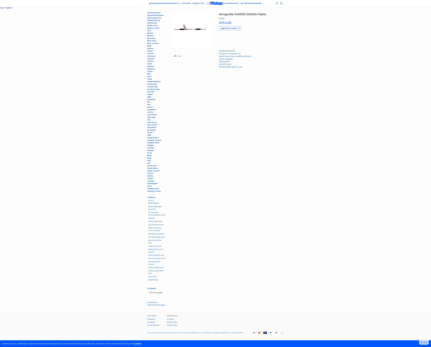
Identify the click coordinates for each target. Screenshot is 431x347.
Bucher (150, 48)
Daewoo (150, 66)
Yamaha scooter (154, 191)
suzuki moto (153, 280)
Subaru (150, 176)
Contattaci (151, 322)
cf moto (150, 54)
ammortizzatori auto (156, 255)
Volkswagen (152, 183)
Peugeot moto (153, 143)
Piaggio (150, 145)
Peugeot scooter (154, 140)
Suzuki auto (152, 166)
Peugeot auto (153, 138)
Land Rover (152, 115)
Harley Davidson (154, 82)
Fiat (148, 74)
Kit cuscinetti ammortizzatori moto (156, 213)
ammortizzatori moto (156, 258)
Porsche (150, 148)
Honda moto (152, 87)
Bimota (150, 36)
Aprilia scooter (153, 28)
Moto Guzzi (152, 122)
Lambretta (151, 110)
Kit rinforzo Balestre (251, 3)
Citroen (150, 61)
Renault (150, 150)
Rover (149, 153)
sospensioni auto (154, 246)
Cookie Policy (172, 325)
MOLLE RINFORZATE (153, 202)
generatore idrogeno (156, 234)
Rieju (149, 155)
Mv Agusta (151, 130)
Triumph (150, 181)
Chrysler (150, 59)
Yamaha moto (153, 189)
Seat (149, 161)
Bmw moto (151, 41)
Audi (149, 31)
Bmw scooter (152, 43)
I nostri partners (153, 325)
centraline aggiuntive (156, 237)
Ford (149, 76)
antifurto (151, 218)
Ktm (149, 104)
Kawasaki (151, 99)
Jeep (149, 97)
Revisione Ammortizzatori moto (164, 3)
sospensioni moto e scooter (156, 250)
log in (2, 8)
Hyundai (150, 92)
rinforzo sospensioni (156, 267)
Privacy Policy (172, 322)
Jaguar (150, 94)
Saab (149, 158)
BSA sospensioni (154, 18)
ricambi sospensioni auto (155, 272)
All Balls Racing (153, 20)
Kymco (150, 107)
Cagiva (150, 51)
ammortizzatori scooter (154, 263)
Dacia (149, 64)
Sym (149, 163)
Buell (149, 46)
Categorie (186, 3)
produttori (198, 3)
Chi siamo (170, 319)
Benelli (150, 33)
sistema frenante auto (155, 241)
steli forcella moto (155, 221)
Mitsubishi (151, 127)
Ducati (150, 71)
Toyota (150, 178)
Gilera (149, 79)
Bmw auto (151, 38)
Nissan (150, 132)
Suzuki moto (152, 168)
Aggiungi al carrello (229, 28)
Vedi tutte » (152, 277)
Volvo (149, 186)
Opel (149, 135)
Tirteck (150, 173)
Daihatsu (151, 69)
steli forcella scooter (156, 225)
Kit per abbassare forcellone (155, 208)
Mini (149, 120)
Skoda (221, 18)
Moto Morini (152, 125)
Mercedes (151, 117)
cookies (137, 344)
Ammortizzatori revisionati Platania (155, 14)
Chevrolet (151, 56)
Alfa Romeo (152, 23)
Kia (148, 102)
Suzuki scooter (153, 171)
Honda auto (152, 84)
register (8, 8)
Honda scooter (153, 89)
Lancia (150, 112)
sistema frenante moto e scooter (155, 229)
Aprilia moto (152, 26)
